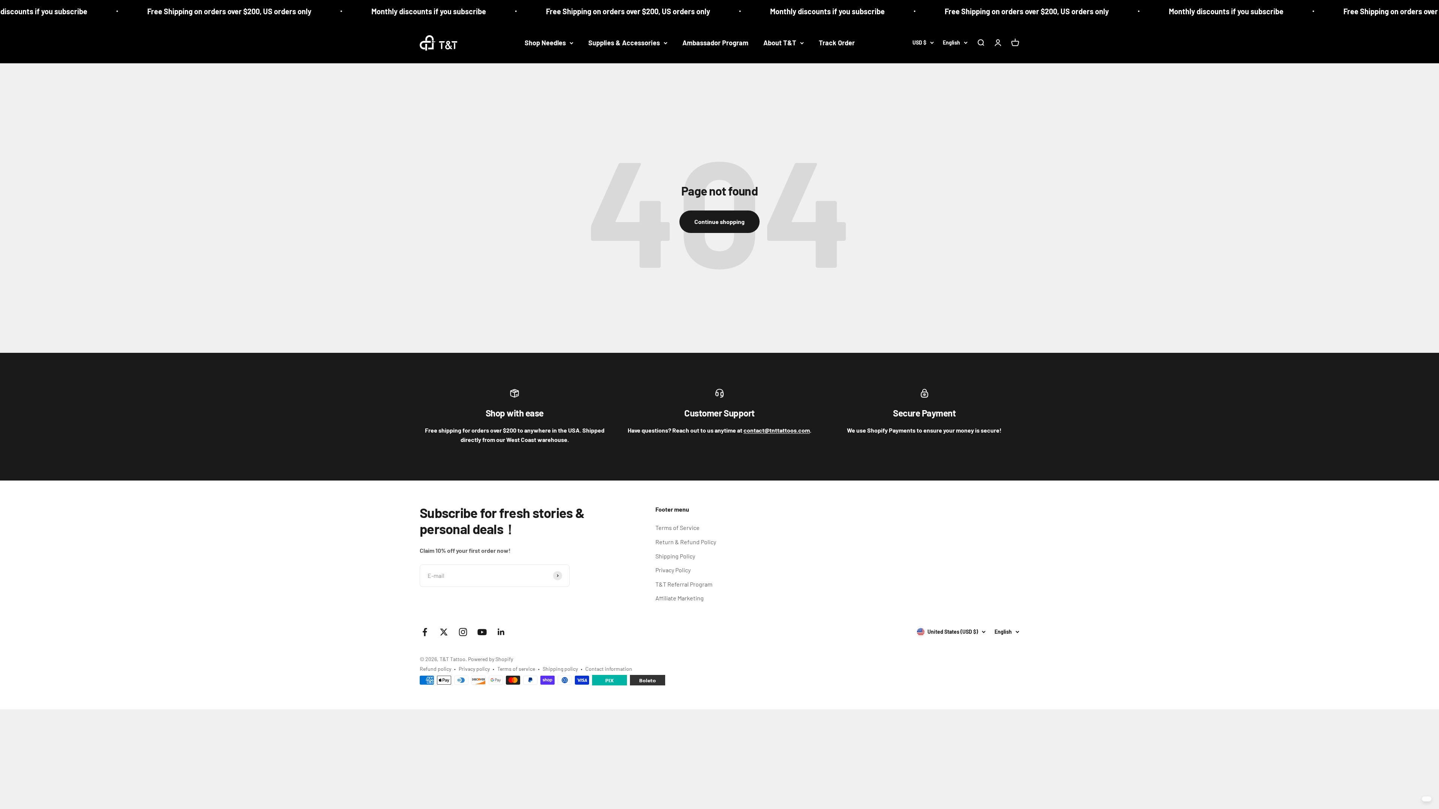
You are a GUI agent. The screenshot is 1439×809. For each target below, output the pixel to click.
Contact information (608, 669)
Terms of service (516, 669)
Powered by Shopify (490, 659)
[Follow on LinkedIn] (501, 632)
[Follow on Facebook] (425, 632)
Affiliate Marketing (679, 598)
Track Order (837, 43)
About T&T (779, 43)
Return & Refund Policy (685, 541)
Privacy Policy (673, 569)
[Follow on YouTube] (482, 632)
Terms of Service (677, 527)
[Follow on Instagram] (463, 632)
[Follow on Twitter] (444, 632)
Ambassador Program (715, 43)
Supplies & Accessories (624, 43)
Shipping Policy (675, 556)
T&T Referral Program (683, 584)
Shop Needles (545, 43)
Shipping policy (560, 669)
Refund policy (435, 669)
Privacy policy (474, 669)
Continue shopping (719, 221)
